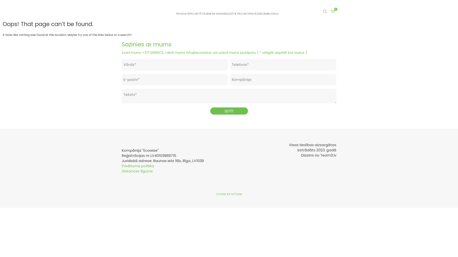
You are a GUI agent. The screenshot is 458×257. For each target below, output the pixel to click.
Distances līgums (137, 171)
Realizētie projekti (236, 13)
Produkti (182, 13)
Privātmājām (258, 13)
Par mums (217, 13)
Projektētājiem (199, 13)
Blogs (271, 13)
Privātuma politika (138, 165)
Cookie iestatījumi (229, 194)
